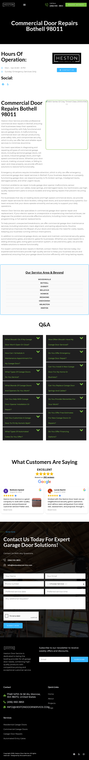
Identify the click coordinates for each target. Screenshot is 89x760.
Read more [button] (7, 510)
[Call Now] (46, 4)
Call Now (53, 3)
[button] (24, 5)
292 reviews (48, 477)
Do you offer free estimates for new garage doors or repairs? (60, 418)
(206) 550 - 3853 (56, 6)
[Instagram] (84, 754)
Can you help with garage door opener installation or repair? (17, 404)
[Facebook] (3, 84)
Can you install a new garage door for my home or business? (61, 372)
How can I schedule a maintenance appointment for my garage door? (18, 358)
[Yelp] (8, 84)
